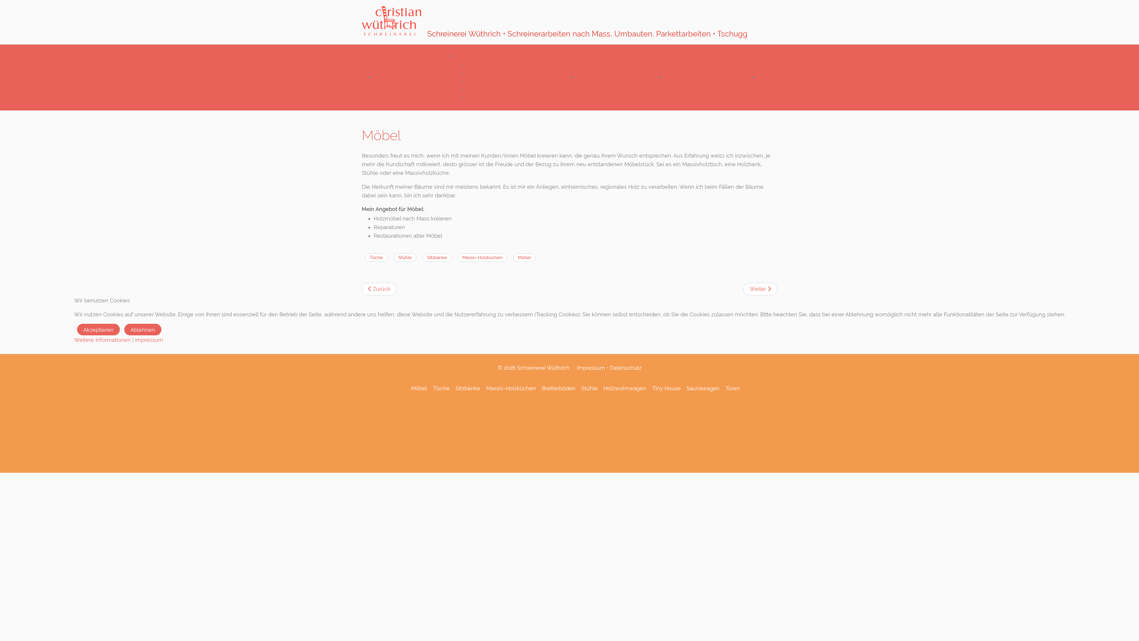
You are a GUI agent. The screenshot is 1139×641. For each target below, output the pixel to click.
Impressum (149, 340)
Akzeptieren (98, 330)
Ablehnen (143, 330)
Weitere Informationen (102, 340)
